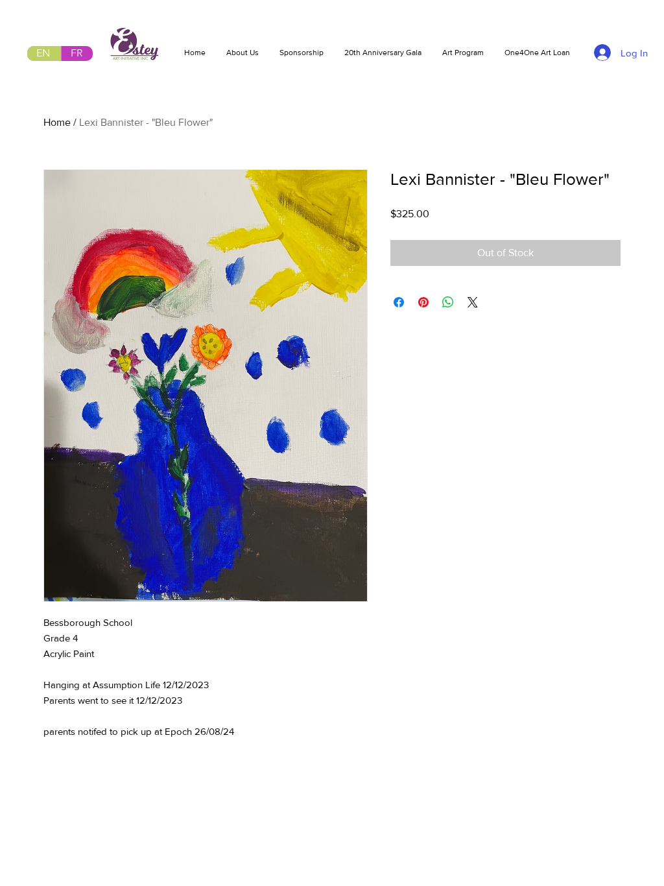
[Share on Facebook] (399, 302)
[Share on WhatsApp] (448, 302)
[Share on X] (472, 302)
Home (57, 122)
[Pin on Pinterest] (423, 302)
